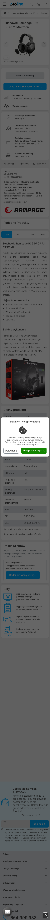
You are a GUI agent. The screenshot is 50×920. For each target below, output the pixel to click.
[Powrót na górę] (45, 915)
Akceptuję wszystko (33, 450)
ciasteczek (31, 437)
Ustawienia (11, 450)
